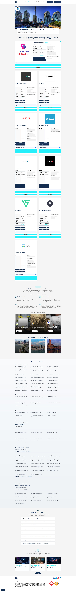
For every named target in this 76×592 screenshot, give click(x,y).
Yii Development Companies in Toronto (20, 494)
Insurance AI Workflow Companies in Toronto (36, 389)
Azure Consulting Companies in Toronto (20, 402)
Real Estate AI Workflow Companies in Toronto (21, 381)
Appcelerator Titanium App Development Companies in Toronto (38, 472)
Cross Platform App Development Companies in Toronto (22, 460)
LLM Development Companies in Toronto (20, 370)
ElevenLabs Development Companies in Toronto (21, 383)
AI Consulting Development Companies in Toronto (53, 367)
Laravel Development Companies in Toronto (36, 493)
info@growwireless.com (21, 102)
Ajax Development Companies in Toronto (52, 496)
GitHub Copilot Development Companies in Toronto (37, 372)
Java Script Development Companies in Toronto (37, 497)
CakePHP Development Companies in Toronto (36, 491)
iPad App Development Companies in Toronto (20, 456)
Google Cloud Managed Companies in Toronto (21, 440)
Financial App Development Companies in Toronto (53, 462)
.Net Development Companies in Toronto (20, 503)
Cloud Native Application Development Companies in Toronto (37, 416)
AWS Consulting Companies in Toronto (36, 396)
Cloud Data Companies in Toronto (19, 415)
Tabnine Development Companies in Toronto (52, 383)
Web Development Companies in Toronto (20, 491)
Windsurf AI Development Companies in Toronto (53, 386)
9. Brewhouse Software (45, 210)
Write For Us (38, 1)
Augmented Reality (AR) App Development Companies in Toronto (38, 457)
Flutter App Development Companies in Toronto (53, 455)
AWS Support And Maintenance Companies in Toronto (38, 397)
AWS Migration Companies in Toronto (51, 396)
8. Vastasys (18, 210)
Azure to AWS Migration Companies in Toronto (21, 396)
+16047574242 (44, 227)
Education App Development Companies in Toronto (21, 462)
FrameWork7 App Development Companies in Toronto (22, 471)
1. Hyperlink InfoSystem (38, 42)
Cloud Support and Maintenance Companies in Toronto (38, 413)
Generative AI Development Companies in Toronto (21, 386)
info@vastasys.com (20, 229)
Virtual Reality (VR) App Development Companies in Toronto (53, 457)
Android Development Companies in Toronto (20, 474)
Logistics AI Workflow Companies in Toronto (20, 384)
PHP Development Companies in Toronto (52, 497)
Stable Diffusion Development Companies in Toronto (37, 377)
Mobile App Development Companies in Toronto (21, 453)
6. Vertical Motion (19, 168)
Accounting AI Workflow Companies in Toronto (21, 390)
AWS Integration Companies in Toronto (20, 397)
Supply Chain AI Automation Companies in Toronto (53, 374)
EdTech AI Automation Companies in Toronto (20, 374)
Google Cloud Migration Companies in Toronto (37, 438)
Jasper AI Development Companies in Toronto (20, 380)
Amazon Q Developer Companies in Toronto (52, 397)
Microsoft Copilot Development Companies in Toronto (37, 370)
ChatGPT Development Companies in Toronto (20, 366)
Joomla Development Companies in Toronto (20, 496)
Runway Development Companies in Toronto (36, 381)
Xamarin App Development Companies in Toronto (37, 459)
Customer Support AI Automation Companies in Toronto (54, 372)
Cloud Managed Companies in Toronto (52, 413)
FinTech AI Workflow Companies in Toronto (52, 377)
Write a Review (43, 1)
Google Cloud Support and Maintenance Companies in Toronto (54, 439)
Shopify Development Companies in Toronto (36, 432)
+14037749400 (20, 100)
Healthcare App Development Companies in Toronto (53, 463)
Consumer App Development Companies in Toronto (21, 466)
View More (37, 573)
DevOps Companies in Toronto (18, 426)
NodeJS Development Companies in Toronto (20, 500)
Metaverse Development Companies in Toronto (21, 449)
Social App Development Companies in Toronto (37, 462)
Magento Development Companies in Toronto (20, 432)
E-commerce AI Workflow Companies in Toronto (37, 380)
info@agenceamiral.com (21, 144)
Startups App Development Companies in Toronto (21, 463)
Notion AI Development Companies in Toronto (52, 380)
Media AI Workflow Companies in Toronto (52, 387)
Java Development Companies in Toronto (52, 499)
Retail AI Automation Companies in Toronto (52, 369)
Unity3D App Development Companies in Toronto (21, 459)
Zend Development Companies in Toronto (36, 494)
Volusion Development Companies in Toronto (52, 432)
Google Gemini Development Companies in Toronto (21, 369)
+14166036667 (44, 142)
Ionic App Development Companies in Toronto (52, 470)
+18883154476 (20, 269)
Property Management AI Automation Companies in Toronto (21, 373)
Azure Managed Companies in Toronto (20, 403)
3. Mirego (41, 83)
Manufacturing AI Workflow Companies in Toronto (37, 383)
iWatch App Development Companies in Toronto (53, 459)
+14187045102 (20, 142)
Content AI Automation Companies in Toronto (36, 369)
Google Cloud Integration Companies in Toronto (37, 440)
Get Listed (3, 590)
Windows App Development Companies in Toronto (37, 453)
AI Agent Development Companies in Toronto (36, 366)
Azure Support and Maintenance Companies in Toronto (54, 402)
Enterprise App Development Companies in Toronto (37, 463)
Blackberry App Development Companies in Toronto (53, 453)
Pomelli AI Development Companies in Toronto (53, 389)
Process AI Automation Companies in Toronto (20, 377)
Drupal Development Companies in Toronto (52, 494)
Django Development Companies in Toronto (20, 493)
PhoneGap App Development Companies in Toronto (37, 460)
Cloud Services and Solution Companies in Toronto (21, 412)
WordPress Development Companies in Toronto (21, 499)
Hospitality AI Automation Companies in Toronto (37, 367)
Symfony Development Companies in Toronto (52, 493)
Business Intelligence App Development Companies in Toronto (53, 468)
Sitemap (60, 589)
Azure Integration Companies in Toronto (36, 403)
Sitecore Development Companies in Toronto (36, 496)
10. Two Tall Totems (20, 252)
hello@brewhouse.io (45, 229)
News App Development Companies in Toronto (37, 466)
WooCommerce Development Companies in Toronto (21, 433)
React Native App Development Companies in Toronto (53, 471)
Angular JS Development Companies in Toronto (21, 497)
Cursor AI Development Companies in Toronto (20, 389)
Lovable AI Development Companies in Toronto (37, 390)
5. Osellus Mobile (43, 125)
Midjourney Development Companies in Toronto (37, 374)
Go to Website (38, 65)
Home (26, 1)
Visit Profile (38, 67)
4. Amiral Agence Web (20, 125)
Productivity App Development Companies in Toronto (53, 466)
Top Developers (30, 1)
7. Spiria (41, 168)
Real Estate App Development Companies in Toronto (21, 470)
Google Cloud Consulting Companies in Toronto (21, 438)
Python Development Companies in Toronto (36, 500)
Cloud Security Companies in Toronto (51, 415)
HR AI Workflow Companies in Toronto (20, 387)
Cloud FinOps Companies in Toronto (19, 417)
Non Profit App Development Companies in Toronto (37, 470)
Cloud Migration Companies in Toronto (36, 412)
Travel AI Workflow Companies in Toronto (52, 384)
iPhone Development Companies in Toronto (36, 474)
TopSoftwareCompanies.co (36, 589)
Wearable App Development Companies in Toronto (37, 455)
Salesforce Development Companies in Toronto (21, 483)
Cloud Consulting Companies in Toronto (52, 412)
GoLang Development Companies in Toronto (36, 499)
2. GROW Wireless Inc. (20, 83)
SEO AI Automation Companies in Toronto (52, 370)
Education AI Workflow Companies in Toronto (52, 381)
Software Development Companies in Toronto (20, 487)
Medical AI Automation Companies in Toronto (20, 367)
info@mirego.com (44, 102)
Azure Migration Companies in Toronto (36, 402)
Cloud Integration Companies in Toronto (20, 413)
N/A (20, 227)
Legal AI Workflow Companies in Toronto (36, 386)
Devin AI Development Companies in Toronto (36, 384)
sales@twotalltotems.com (20, 271)
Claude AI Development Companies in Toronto (52, 366)
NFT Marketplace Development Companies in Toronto (21, 478)
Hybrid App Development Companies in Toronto (21, 455)
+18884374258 (44, 100)
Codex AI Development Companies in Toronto (36, 387)
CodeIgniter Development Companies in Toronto (53, 491)
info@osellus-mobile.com (44, 144)
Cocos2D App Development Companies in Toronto (53, 460)
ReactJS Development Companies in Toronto (52, 500)
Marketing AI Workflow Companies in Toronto (52, 390)
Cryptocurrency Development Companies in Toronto (21, 422)
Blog (34, 1)
